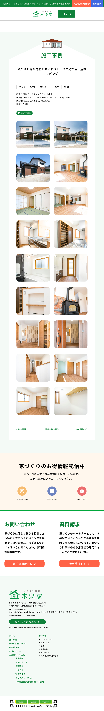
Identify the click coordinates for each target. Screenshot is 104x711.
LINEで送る (26, 113)
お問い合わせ (21, 662)
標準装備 (44, 649)
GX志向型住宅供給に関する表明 (29, 681)
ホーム (12, 635)
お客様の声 (14, 647)
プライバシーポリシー (25, 677)
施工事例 (13, 639)
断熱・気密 (45, 642)
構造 (42, 646)
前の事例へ (81, 429)
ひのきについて (47, 639)
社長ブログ (20, 673)
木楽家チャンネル (17, 655)
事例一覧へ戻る (52, 429)
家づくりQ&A (15, 651)
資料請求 (19, 666)
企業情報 (19, 658)
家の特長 (42, 635)
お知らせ (19, 670)
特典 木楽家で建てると (49, 656)
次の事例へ (23, 429)
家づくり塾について (18, 643)
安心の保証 (45, 652)
